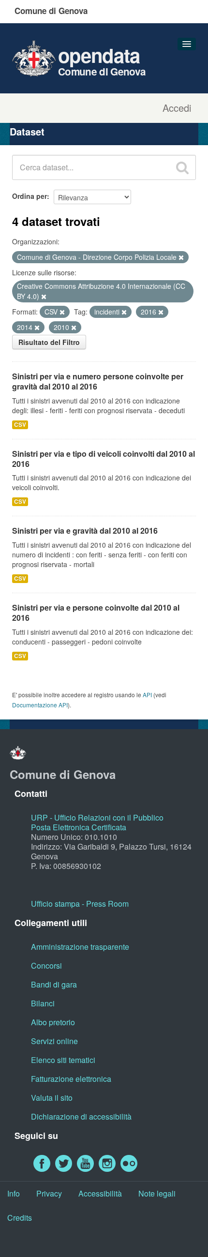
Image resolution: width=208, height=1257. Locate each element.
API (147, 694)
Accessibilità (100, 1193)
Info (13, 1193)
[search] (182, 167)
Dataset (27, 131)
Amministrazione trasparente (80, 946)
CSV (20, 424)
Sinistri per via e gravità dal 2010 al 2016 (85, 530)
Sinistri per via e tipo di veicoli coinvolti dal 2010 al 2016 (103, 458)
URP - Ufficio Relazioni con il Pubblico (97, 817)
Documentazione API (40, 705)
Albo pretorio (53, 1022)
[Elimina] (181, 257)
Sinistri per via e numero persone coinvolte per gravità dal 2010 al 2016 (97, 381)
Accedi (177, 108)
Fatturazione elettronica (71, 1078)
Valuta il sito (52, 1097)
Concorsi (46, 965)
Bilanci (43, 1003)
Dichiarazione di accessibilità (81, 1116)
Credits (19, 1217)
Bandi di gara (54, 984)
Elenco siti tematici (63, 1059)
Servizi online (54, 1041)
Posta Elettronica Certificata (78, 827)
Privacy (49, 1193)
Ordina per (29, 196)
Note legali (157, 1193)
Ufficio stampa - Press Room (80, 903)
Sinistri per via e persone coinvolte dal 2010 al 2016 (95, 612)
